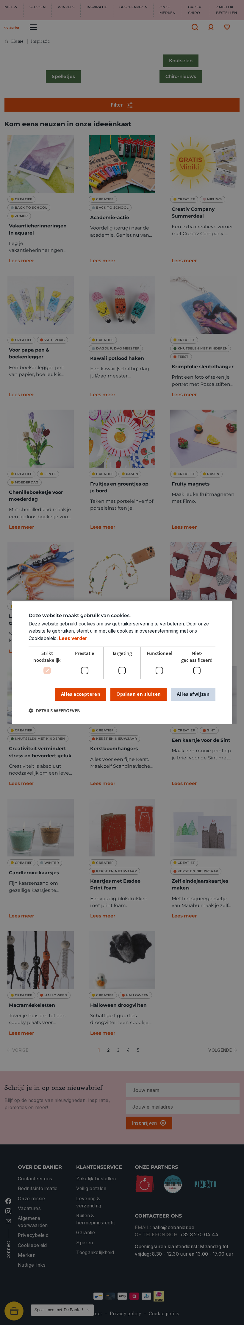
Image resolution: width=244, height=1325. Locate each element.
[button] (55, 711)
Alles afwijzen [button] (193, 694)
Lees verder (73, 638)
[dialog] (122, 662)
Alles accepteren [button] (80, 694)
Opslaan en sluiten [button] (138, 694)
